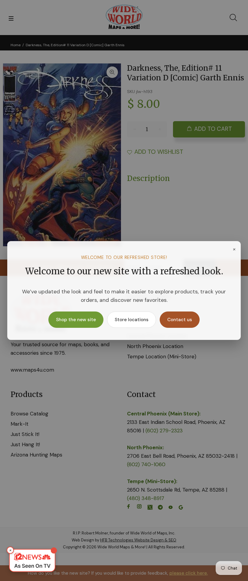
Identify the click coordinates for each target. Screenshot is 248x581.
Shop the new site (76, 320)
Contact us (179, 320)
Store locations (131, 320)
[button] (32, 560)
